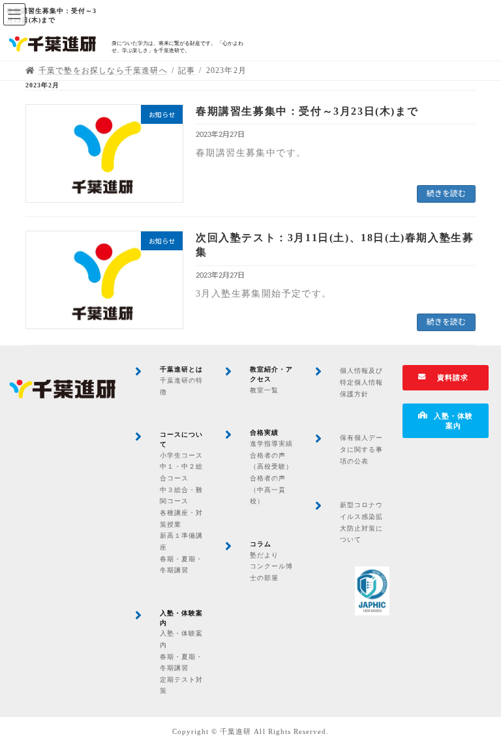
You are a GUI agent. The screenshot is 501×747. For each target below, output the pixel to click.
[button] (445, 377)
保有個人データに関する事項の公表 (361, 449)
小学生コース (181, 455)
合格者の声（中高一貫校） (268, 490)
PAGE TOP (476, 711)
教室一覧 (264, 390)
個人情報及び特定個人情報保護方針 (361, 382)
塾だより (264, 555)
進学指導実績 (271, 443)
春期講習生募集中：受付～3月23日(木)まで (307, 111)
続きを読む (446, 194)
